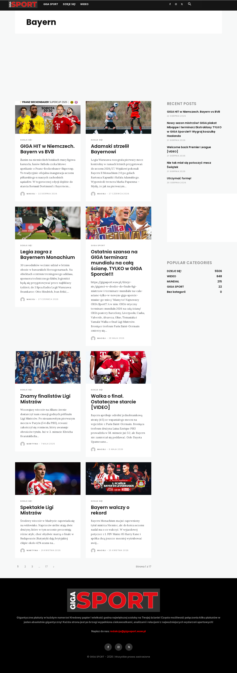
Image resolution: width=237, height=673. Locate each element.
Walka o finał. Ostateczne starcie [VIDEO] (113, 401)
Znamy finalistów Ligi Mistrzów (45, 399)
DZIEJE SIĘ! (69, 4)
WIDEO (84, 4)
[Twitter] (181, 4)
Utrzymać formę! (179, 178)
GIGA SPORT (50, 4)
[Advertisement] (118, 59)
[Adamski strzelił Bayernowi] (118, 117)
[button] (189, 4)
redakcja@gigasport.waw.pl (128, 631)
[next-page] (53, 566)
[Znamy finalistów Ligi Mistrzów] (48, 367)
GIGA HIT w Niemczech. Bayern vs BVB (47, 149)
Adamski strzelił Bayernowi (110, 149)
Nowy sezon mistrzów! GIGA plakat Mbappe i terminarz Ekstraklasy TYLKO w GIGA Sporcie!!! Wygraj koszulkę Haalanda (194, 129)
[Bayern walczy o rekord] (118, 478)
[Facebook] (170, 4)
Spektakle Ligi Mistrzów (36, 510)
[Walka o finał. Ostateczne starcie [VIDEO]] (118, 367)
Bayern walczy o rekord (110, 510)
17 (46, 566)
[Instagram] (176, 4)
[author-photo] (23, 194)
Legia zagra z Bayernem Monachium (47, 254)
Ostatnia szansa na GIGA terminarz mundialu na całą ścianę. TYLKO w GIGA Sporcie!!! (116, 263)
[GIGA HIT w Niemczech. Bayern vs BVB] (48, 117)
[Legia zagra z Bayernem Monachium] (48, 223)
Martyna (32, 443)
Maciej (31, 193)
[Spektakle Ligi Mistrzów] (48, 478)
